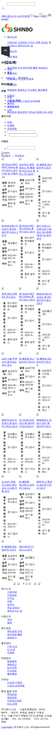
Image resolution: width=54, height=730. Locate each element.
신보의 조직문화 (31, 101)
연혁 (37, 42)
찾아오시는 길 (25, 45)
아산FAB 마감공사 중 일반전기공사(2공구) (27, 423)
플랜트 (10, 103)
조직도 (44, 42)
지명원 (30, 79)
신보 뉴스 (12, 646)
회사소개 (12, 37)
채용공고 (22, 90)
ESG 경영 (48, 112)
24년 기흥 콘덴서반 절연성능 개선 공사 (9, 362)
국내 (9, 69)
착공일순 (6, 155)
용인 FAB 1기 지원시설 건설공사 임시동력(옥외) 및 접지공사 (43, 232)
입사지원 (12, 667)
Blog (36, 16)
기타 (9, 109)
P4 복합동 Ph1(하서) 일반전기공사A (26, 485)
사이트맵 (25, 16)
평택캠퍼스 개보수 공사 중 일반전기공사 (43, 423)
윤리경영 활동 (30, 68)
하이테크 (12, 106)
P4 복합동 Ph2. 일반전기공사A (44, 362)
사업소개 (12, 51)
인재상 (10, 95)
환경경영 (12, 112)
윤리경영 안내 (14, 68)
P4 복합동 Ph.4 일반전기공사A (44, 167)
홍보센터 (12, 73)
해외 (15, 56)
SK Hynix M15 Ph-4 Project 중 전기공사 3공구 (27, 228)
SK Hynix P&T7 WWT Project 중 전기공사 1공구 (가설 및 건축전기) (10, 170)
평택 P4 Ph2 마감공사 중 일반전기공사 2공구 (10, 423)
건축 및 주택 (13, 100)
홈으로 (6, 16)
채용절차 (12, 90)
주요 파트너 (13, 607)
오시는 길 (15, 16)
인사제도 (32, 90)
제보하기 (43, 68)
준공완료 (12, 128)
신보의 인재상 (14, 682)
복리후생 (42, 90)
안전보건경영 (35, 112)
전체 (9, 97)
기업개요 (22, 42)
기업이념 (12, 42)
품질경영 (22, 112)
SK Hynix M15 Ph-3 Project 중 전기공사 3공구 (27, 296)
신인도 (31, 42)
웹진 (44, 16)
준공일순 (19, 155)
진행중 (10, 125)
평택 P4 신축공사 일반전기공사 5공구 (44, 485)
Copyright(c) (7, 727)
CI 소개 (11, 649)
